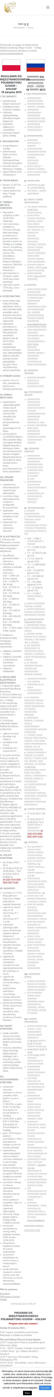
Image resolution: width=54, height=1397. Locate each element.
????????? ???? (32, 1230)
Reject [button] (27, 1393)
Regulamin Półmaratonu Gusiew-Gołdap (10, 1296)
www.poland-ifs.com (36, 324)
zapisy (18, 45)
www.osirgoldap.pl (11, 1283)
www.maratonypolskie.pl (11, 53)
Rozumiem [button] (45, 1388)
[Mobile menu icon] (48, 7)
